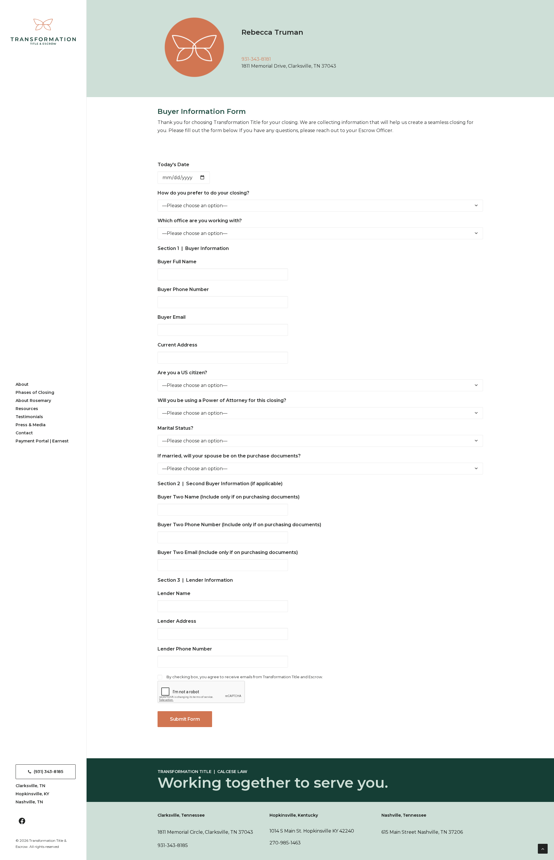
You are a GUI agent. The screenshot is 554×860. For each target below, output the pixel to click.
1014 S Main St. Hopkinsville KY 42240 (311, 831)
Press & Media (31, 424)
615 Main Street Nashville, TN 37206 (422, 832)
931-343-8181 (256, 59)
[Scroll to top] (543, 848)
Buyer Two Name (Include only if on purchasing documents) (229, 497)
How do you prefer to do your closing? (203, 193)
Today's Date (173, 164)
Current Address (177, 345)
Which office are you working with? (200, 220)
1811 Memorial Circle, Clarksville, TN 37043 (205, 832)
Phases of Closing (35, 392)
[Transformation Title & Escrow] (43, 32)
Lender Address (177, 621)
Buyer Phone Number (183, 289)
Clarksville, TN (30, 785)
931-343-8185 (173, 845)
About (22, 384)
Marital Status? (175, 428)
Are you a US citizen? (182, 372)
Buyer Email (172, 317)
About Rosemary (33, 400)
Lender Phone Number (185, 649)
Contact (24, 432)
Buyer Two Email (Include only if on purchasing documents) (228, 552)
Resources (27, 408)
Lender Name (174, 593)
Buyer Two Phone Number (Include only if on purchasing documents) (239, 524)
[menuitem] (45, 384)
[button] (22, 821)
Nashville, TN (29, 802)
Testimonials (29, 416)
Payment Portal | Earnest (42, 441)
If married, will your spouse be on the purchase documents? (229, 456)
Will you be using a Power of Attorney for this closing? (222, 400)
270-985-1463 (285, 843)
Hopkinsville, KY (32, 793)
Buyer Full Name (177, 261)
